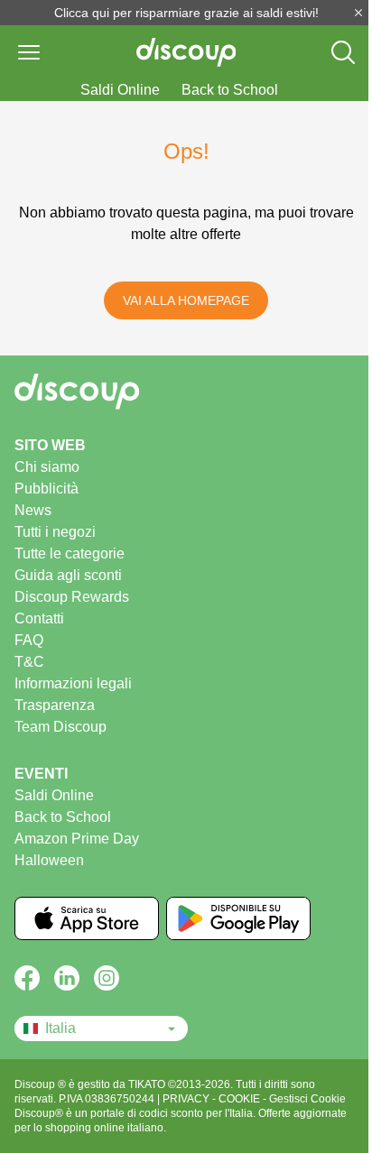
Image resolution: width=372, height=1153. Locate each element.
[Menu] (28, 52)
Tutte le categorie (69, 553)
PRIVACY (187, 1099)
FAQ (28, 640)
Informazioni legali (73, 683)
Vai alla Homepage (186, 300)
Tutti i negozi (55, 532)
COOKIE (241, 1099)
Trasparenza (54, 705)
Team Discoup (60, 726)
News (32, 510)
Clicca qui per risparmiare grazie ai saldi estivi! (186, 12)
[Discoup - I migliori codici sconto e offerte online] (186, 52)
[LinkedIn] (66, 978)
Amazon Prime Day (76, 838)
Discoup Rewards (71, 596)
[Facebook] (27, 978)
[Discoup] (186, 392)
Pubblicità (46, 488)
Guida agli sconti (68, 575)
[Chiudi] (358, 13)
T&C (29, 661)
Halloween (49, 860)
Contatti (39, 618)
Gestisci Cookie (307, 1099)
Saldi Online (120, 89)
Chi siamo (46, 467)
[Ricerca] (343, 52)
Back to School (229, 89)
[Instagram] (106, 978)
